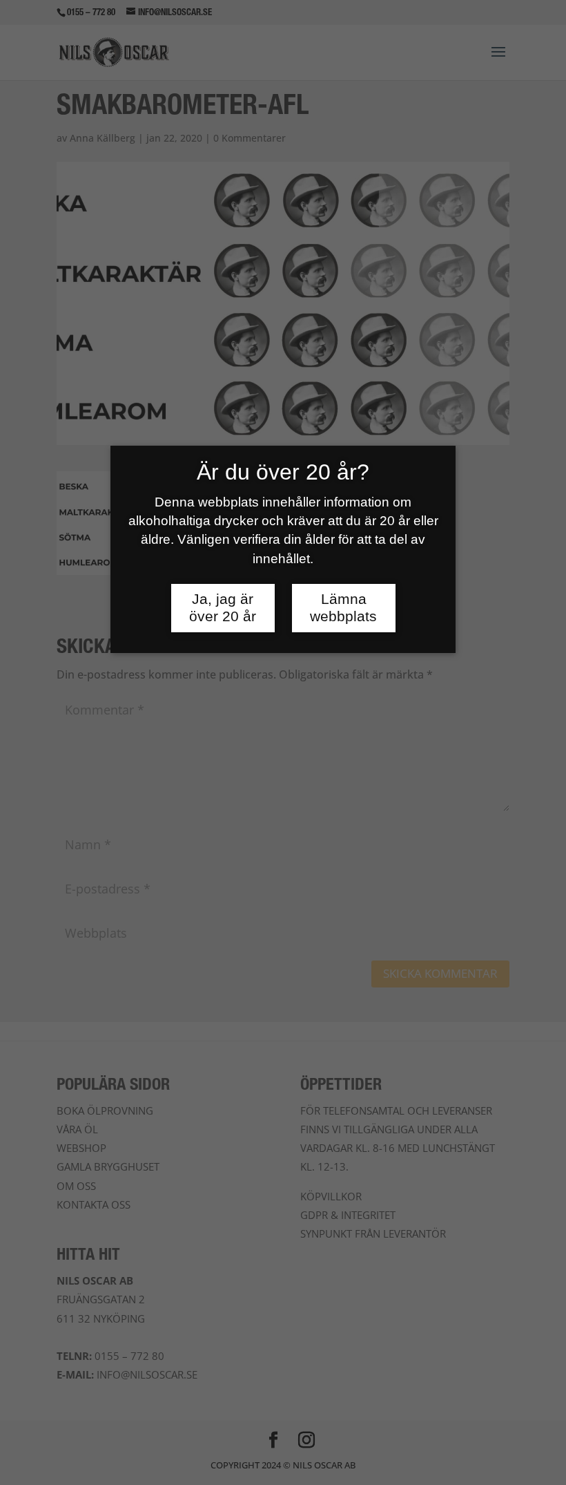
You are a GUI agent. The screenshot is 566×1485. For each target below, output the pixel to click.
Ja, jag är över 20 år (222, 608)
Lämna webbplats (343, 608)
